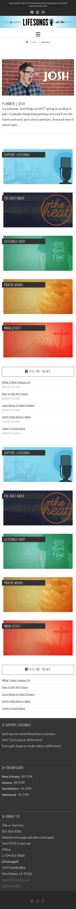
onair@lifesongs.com (16, 880)
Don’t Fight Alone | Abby (16, 416)
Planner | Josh (13, 103)
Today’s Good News (13, 428)
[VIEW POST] (38, 77)
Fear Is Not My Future (15, 393)
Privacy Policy (11, 886)
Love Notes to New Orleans (18, 405)
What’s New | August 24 (16, 382)
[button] (38, 34)
